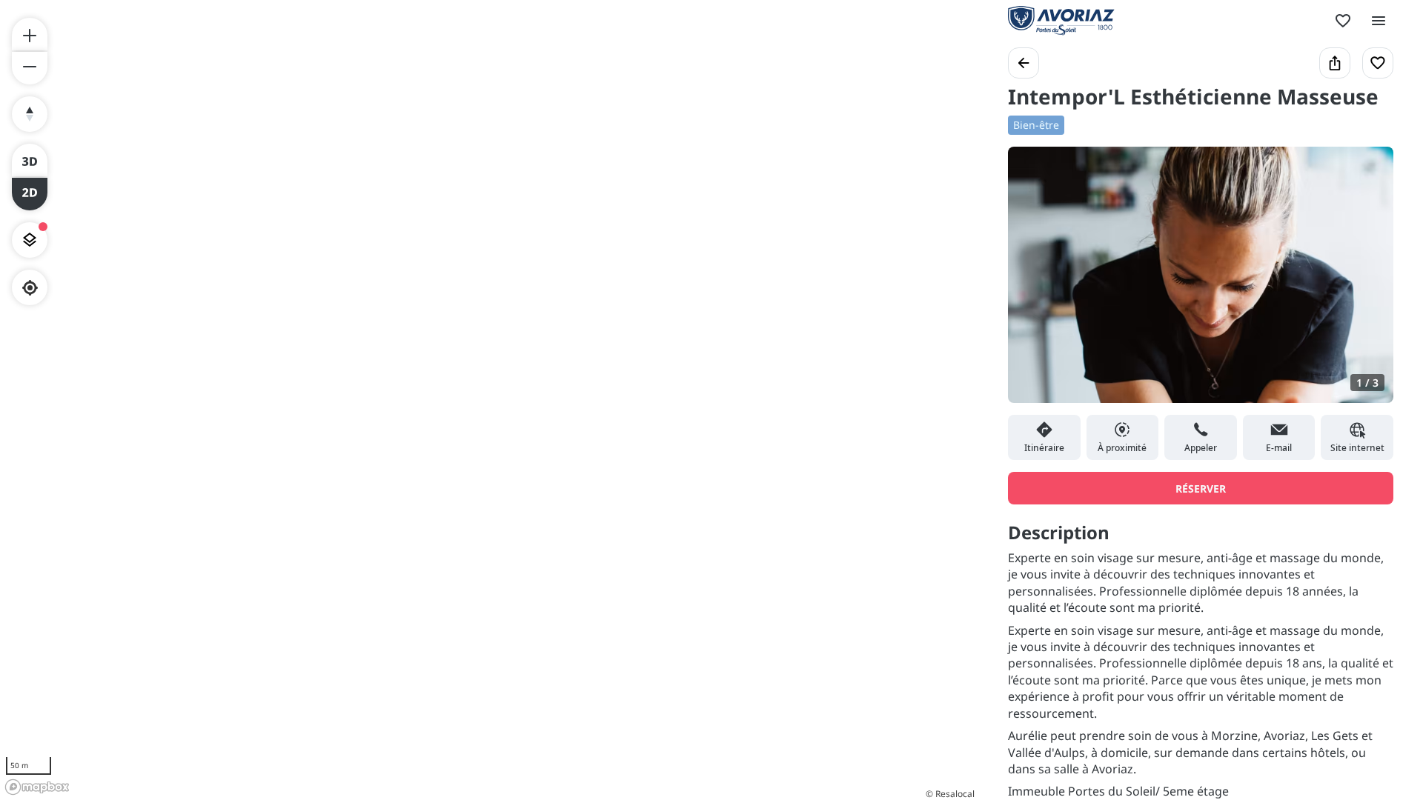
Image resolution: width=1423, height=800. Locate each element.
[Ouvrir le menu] (1378, 21)
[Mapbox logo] (37, 787)
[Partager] (1334, 63)
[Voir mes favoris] (1343, 21)
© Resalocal (950, 793)
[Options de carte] (29, 240)
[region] (489, 400)
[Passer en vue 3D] (29, 160)
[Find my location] (30, 288)
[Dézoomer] (29, 68)
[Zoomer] (29, 34)
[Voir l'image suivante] (1366, 283)
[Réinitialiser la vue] (29, 114)
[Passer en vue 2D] (29, 194)
